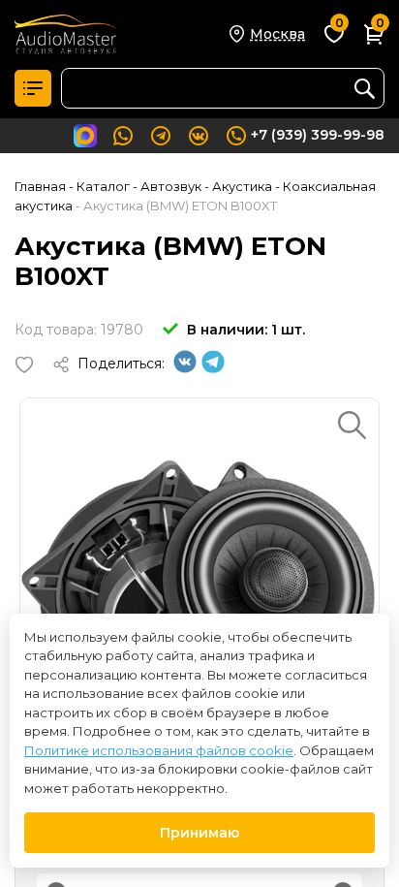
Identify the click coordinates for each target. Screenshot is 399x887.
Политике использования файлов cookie (158, 750)
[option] (199, 577)
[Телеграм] (213, 368)
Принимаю (199, 832)
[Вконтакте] (185, 368)
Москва (277, 34)
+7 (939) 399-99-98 (317, 134)
